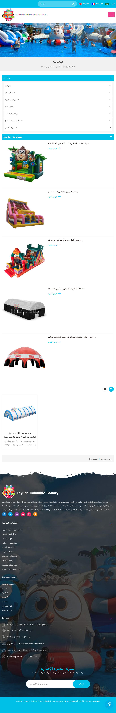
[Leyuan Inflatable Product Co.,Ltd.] (24, 14)
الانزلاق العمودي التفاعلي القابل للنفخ (63, 191)
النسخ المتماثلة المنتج (13, 120)
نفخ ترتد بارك (7, 538)
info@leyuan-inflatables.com (32, 650)
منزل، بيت (48, 66)
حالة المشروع (7, 606)
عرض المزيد (52, 148)
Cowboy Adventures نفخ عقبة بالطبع (65, 240)
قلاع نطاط (9, 106)
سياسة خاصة (7, 610)
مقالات (4, 601)
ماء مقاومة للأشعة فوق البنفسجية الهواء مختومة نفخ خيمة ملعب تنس (20, 435)
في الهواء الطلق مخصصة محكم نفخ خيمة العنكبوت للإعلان (72, 337)
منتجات (5, 588)
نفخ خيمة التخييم (8, 547)
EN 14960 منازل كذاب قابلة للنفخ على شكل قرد (68, 143)
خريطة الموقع (72, 701)
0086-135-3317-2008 (16, 637)
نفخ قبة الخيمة (7, 551)
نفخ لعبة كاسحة (8, 560)
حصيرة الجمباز (11, 127)
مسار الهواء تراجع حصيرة (12, 529)
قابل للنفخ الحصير (9, 534)
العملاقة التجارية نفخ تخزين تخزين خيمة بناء (66, 288)
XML (80, 701)
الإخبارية (5, 597)
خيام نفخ (8, 85)
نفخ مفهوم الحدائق (9, 543)
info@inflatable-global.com (31, 643)
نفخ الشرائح (10, 92)
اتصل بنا (5, 592)
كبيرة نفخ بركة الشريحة (11, 569)
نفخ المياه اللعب (11, 113)
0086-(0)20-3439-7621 (17, 630)
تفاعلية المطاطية (12, 99)
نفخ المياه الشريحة (9, 565)
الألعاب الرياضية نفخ (10, 556)
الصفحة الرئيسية (8, 584)
